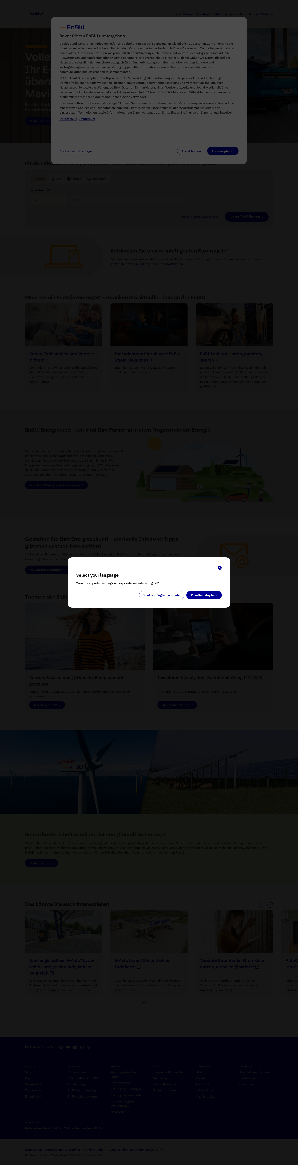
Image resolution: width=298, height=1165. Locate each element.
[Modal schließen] (220, 568)
